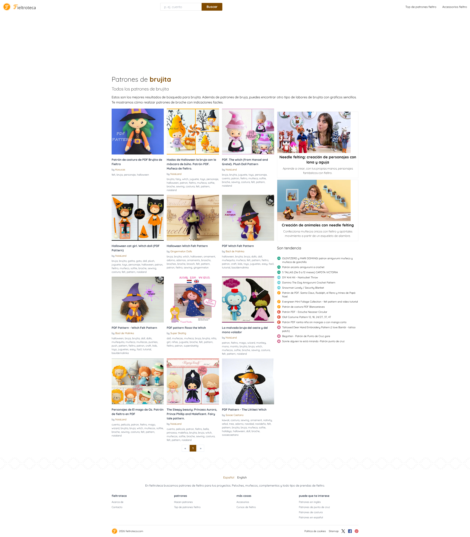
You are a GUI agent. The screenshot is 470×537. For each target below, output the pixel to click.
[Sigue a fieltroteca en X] (343, 531)
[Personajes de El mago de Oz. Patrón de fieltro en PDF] (138, 381)
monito (234, 346)
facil (271, 263)
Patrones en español (311, 517)
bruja (120, 174)
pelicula (125, 424)
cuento (226, 178)
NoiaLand (175, 174)
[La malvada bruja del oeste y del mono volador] (248, 300)
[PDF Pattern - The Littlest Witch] (248, 381)
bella (206, 429)
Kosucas (120, 169)
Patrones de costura (311, 512)
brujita (170, 179)
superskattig (191, 345)
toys (202, 179)
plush (151, 261)
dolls (254, 256)
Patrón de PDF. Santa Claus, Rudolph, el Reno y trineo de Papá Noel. (318, 294)
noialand (172, 190)
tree (231, 423)
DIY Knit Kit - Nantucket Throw (300, 277)
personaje (130, 174)
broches (171, 263)
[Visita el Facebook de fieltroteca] (350, 531)
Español (228, 477)
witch (185, 179)
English (242, 477)
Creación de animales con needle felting (318, 225)
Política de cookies (315, 531)
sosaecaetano (230, 434)
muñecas (141, 342)
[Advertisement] (235, 41)
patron (184, 182)
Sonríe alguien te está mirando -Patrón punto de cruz (313, 341)
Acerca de (117, 502)
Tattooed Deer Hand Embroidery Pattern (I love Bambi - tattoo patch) (318, 329)
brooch (191, 263)
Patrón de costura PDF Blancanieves (303, 306)
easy (264, 263)
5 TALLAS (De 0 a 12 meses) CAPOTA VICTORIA (310, 272)
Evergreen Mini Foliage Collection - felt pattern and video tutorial (320, 301)
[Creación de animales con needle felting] (317, 200)
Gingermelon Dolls (181, 251)
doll (145, 261)
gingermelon (201, 267)
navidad (249, 423)
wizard (251, 342)
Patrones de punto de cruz (314, 507)
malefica (183, 432)
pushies (153, 342)
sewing (180, 186)
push (114, 345)
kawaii (225, 420)
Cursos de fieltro (246, 507)
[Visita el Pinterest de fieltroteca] (356, 531)
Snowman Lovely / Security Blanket (303, 287)
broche (171, 186)
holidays (227, 431)
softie (211, 182)
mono (225, 346)
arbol (225, 423)
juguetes (255, 263)
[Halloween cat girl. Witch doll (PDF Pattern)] (138, 218)
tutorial (226, 267)
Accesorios (242, 502)
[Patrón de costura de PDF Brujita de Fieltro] (138, 131)
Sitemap (334, 531)
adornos (181, 260)
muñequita (228, 260)
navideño (260, 423)
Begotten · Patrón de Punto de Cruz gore (306, 336)
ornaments (193, 260)
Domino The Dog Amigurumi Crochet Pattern (308, 282)
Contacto (117, 507)
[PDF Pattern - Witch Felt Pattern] (138, 300)
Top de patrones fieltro (420, 7)
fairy (178, 179)
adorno (171, 260)
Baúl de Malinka (235, 251)
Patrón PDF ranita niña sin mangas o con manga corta (314, 322)
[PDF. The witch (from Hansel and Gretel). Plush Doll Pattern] (248, 131)
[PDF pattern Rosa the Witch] (193, 300)
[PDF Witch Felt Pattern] (248, 218)
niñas (175, 342)
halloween (143, 174)
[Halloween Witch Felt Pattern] (193, 218)
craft (233, 263)
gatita (131, 261)
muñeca (202, 182)
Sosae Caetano (234, 415)
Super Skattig (178, 333)
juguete (194, 179)
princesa (172, 432)
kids (240, 263)
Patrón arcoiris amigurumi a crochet (303, 267)
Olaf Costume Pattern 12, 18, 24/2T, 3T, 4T (306, 317)
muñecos (227, 350)
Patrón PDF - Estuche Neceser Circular (304, 312)
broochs (206, 260)
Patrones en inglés (310, 502)
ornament (209, 256)
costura (190, 186)
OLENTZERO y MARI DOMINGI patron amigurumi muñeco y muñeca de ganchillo (317, 260)
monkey (261, 342)
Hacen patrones (183, 502)
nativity (267, 420)
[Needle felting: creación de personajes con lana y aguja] (317, 132)
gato (139, 261)
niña (213, 338)
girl (168, 342)
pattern (205, 186)
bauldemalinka (240, 267)
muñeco (124, 268)
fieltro (192, 182)
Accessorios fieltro (454, 7)
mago (242, 342)
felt (113, 174)
